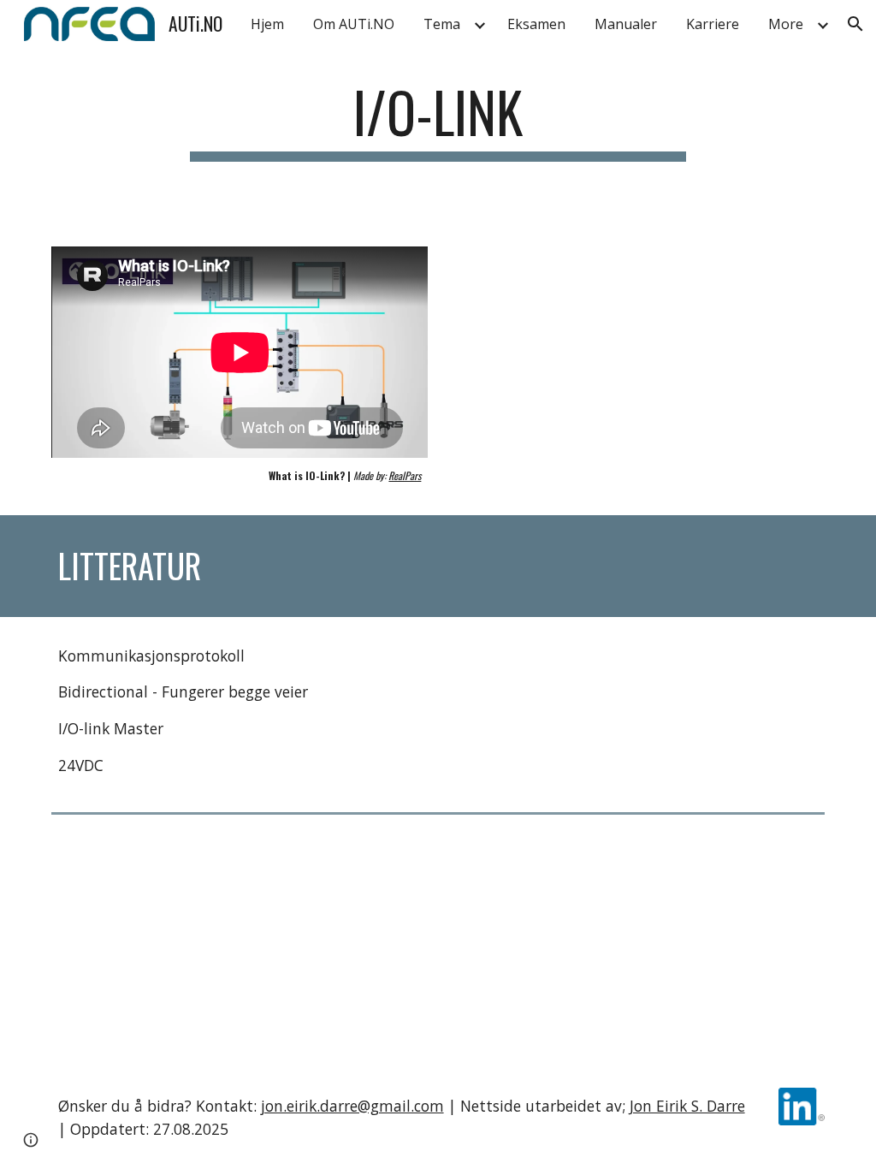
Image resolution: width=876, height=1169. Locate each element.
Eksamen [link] (536, 24)
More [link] (785, 24)
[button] (855, 24)
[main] (437, 138)
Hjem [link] (267, 24)
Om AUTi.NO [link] (353, 24)
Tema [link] (441, 24)
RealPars (404, 475)
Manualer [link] (626, 24)
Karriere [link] (712, 24)
